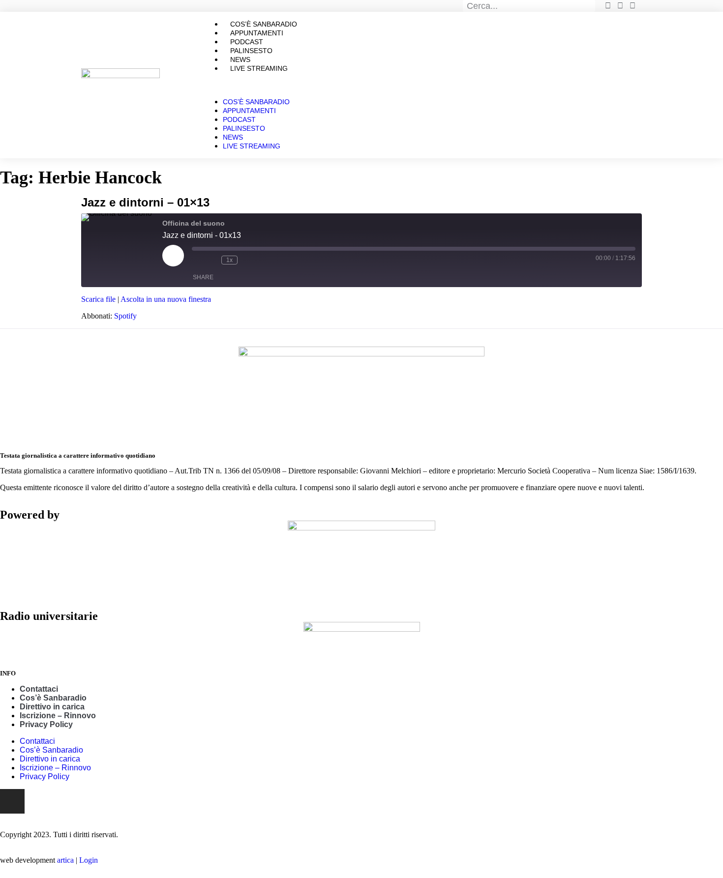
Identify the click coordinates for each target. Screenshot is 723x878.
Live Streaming (259, 68)
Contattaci (39, 689)
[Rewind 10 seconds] (211, 260)
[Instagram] (12, 801)
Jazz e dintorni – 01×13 (145, 202)
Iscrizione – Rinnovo (58, 715)
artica (65, 860)
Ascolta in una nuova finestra (165, 299)
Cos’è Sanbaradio (256, 102)
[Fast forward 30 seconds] (247, 260)
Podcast (239, 119)
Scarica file (98, 299)
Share (203, 277)
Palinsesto (244, 128)
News (233, 137)
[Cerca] (589, 6)
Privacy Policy (46, 724)
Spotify (125, 316)
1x (229, 260)
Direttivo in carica (52, 706)
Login (88, 860)
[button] (422, 85)
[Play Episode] (173, 255)
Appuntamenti (249, 111)
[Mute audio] (197, 260)
